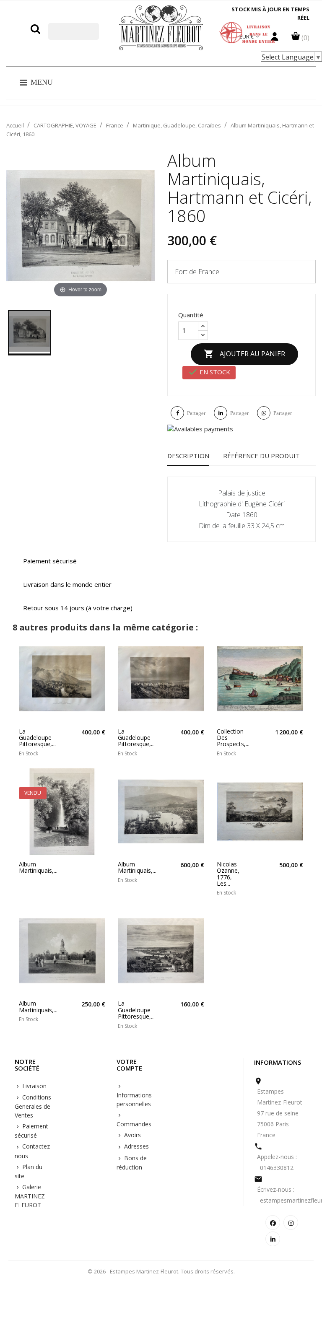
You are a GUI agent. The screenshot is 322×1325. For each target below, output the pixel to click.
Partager (196, 413)
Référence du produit (261, 455)
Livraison (34, 1086)
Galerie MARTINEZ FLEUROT (30, 1196)
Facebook (273, 1222)
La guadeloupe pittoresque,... (28, 737)
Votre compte (129, 1065)
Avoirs (131, 1135)
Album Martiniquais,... (28, 867)
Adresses (135, 1146)
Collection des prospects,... (226, 737)
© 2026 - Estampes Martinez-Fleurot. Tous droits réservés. (161, 1271)
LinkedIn (273, 1239)
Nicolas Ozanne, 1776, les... (226, 874)
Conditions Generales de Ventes (33, 1106)
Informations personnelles (134, 1099)
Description (188, 455)
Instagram (291, 1222)
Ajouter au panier (244, 354)
